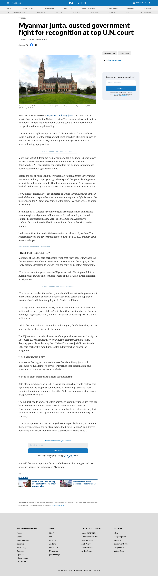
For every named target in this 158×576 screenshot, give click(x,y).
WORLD (112, 12)
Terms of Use (70, 455)
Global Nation (22, 558)
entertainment (88, 8)
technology (111, 8)
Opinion (20, 554)
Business (20, 551)
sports (130, 8)
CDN (127, 12)
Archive (52, 544)
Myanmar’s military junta (60, 115)
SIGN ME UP (58, 450)
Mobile (52, 533)
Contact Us (53, 547)
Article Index (86, 551)
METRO (59, 12)
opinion (147, 8)
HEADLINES (40, 12)
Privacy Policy (68, 457)
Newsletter (53, 551)
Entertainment (23, 540)
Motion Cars (119, 551)
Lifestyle (20, 544)
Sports (19, 536)
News (9, 8)
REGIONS (76, 12)
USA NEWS (21, 562)
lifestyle (67, 8)
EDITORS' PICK (109, 53)
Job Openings (54, 554)
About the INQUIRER (90, 536)
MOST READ (124, 53)
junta (110, 60)
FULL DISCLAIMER (57, 505)
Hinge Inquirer (120, 536)
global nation (29, 8)
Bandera (117, 540)
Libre (116, 533)
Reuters (24, 39)
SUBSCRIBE (121, 88)
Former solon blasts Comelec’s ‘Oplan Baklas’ (84, 482)
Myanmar (117, 60)
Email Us (52, 540)
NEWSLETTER (146, 12)
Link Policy (85, 544)
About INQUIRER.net (90, 533)
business (49, 8)
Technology (21, 547)
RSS (50, 536)
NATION (94, 12)
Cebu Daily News (121, 544)
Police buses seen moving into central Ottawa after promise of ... (44, 483)
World (22, 18)
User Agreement (88, 540)
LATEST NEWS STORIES (16, 12)
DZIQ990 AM (119, 547)
